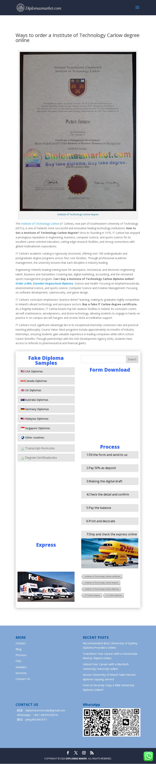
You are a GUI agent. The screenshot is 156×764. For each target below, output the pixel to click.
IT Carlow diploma (114, 595)
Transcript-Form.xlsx (40, 448)
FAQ (18, 661)
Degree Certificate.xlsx (41, 458)
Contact (21, 643)
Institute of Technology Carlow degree (101, 583)
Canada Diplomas (36, 381)
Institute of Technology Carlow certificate (102, 576)
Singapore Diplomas (37, 428)
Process (21, 655)
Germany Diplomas (37, 409)
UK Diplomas (33, 390)
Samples (21, 667)
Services (21, 673)
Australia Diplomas (36, 400)
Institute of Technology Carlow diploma (102, 589)
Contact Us (23, 679)
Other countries (34, 437)
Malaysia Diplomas (37, 418)
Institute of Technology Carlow (40, 223)
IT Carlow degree (92, 595)
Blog (18, 649)
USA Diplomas (34, 371)
